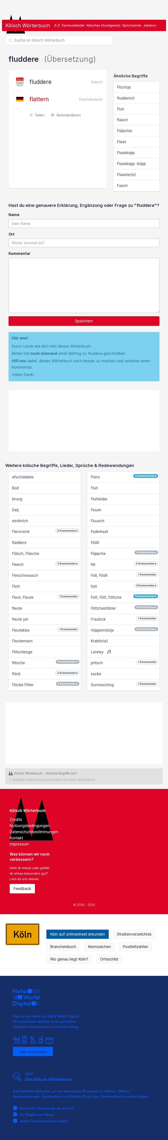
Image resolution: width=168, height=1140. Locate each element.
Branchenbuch (63, 946)
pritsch (123, 662)
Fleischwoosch (25, 575)
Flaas (121, 142)
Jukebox (149, 25)
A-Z (57, 25)
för (123, 564)
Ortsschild (109, 959)
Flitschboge (22, 652)
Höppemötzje (124, 629)
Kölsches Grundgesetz (103, 25)
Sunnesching (123, 684)
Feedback (22, 888)
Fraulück (123, 619)
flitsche (45, 662)
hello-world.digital (33, 1051)
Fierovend (45, 531)
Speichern (84, 321)
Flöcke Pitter (45, 684)
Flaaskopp (126, 153)
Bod (15, 488)
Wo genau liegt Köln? (69, 959)
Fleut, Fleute (45, 597)
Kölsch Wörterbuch (27, 25)
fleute (17, 608)
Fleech (45, 564)
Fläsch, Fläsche (25, 553)
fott (123, 586)
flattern (39, 99)
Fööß (95, 542)
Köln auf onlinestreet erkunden (77, 934)
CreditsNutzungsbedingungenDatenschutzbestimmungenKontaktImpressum (34, 831)
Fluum (96, 510)
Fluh (120, 109)
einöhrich (20, 521)
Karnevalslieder (73, 25)
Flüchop (124, 87)
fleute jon (20, 619)
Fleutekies (45, 630)
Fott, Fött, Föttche (124, 597)
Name (14, 215)
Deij (15, 510)
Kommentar (19, 253)
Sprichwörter (132, 25)
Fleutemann (22, 641)
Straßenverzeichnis (134, 934)
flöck (45, 673)
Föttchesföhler (124, 608)
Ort (11, 234)
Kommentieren (69, 115)
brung (17, 499)
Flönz (124, 476)
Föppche (124, 553)
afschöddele (23, 477)
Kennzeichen (99, 946)
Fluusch (97, 521)
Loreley (98, 652)
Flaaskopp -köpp (131, 164)
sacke (96, 674)
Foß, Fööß (123, 575)
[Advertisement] (59, 155)
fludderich (126, 98)
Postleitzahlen (135, 946)
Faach (122, 185)
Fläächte (124, 131)
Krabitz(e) (99, 641)
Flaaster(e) (126, 174)
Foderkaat (99, 531)
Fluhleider (99, 499)
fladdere (19, 542)
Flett (16, 586)
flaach (122, 120)
